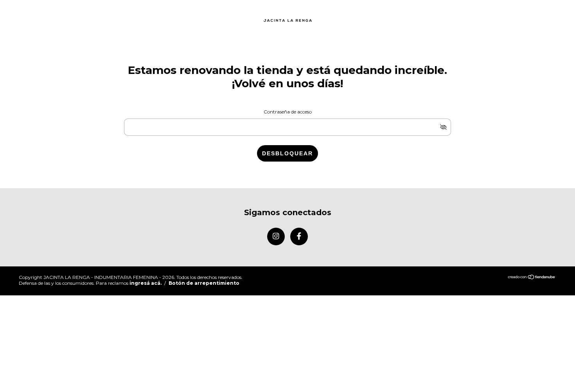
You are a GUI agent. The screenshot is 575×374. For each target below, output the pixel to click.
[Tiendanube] (531, 277)
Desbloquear (287, 153)
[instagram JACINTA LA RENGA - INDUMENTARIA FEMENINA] (276, 236)
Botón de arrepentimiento (204, 283)
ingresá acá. (145, 283)
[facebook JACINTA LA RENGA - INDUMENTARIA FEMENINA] (299, 236)
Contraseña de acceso (288, 112)
